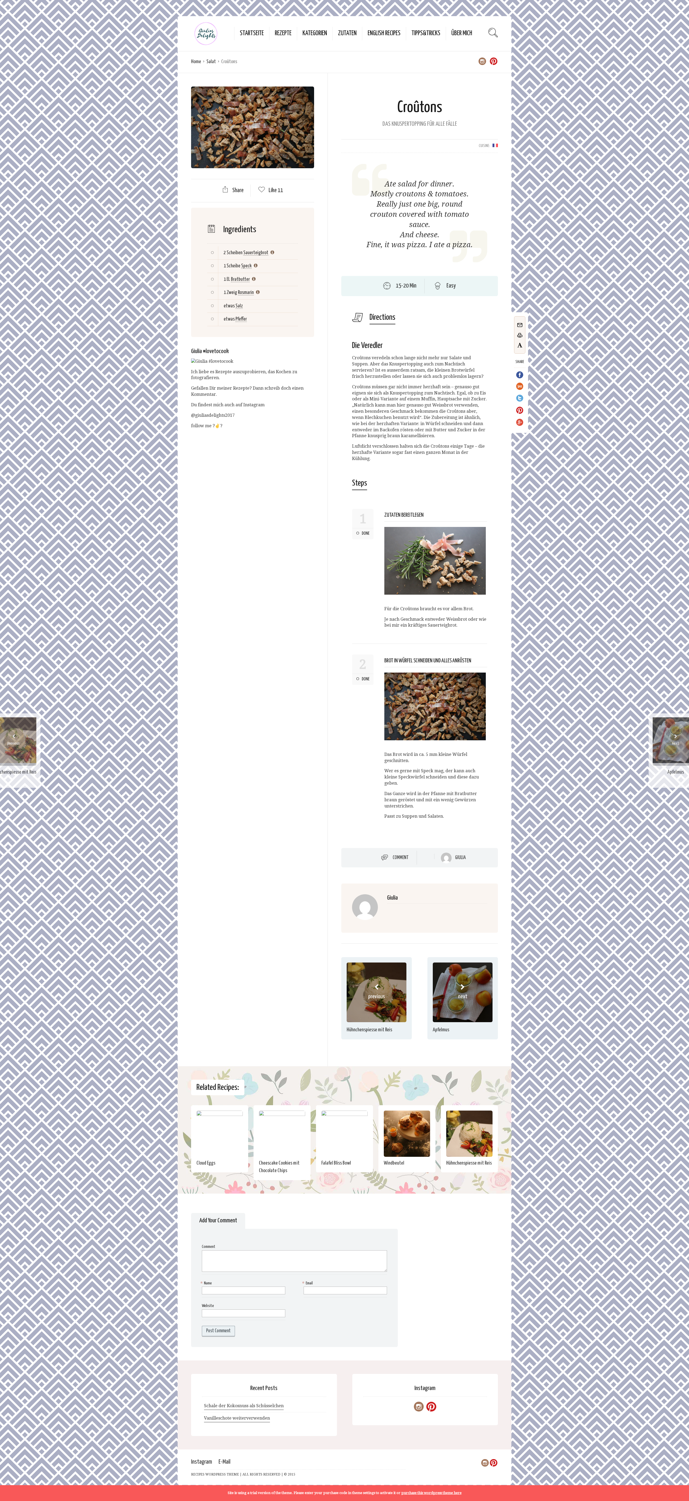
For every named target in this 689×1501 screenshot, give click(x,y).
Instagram (201, 1462)
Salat (211, 61)
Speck (246, 265)
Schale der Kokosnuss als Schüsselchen (244, 1405)
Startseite (252, 33)
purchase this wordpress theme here (431, 1493)
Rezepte (283, 33)
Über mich (461, 33)
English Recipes (384, 33)
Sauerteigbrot (255, 252)
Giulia (460, 857)
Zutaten (347, 33)
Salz (239, 305)
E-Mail (224, 1462)
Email (308, 1283)
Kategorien (315, 33)
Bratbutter (240, 279)
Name (207, 1283)
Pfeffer (241, 319)
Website (208, 1306)
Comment (401, 857)
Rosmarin (246, 292)
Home (196, 61)
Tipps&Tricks (426, 33)
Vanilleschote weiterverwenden (237, 1418)
